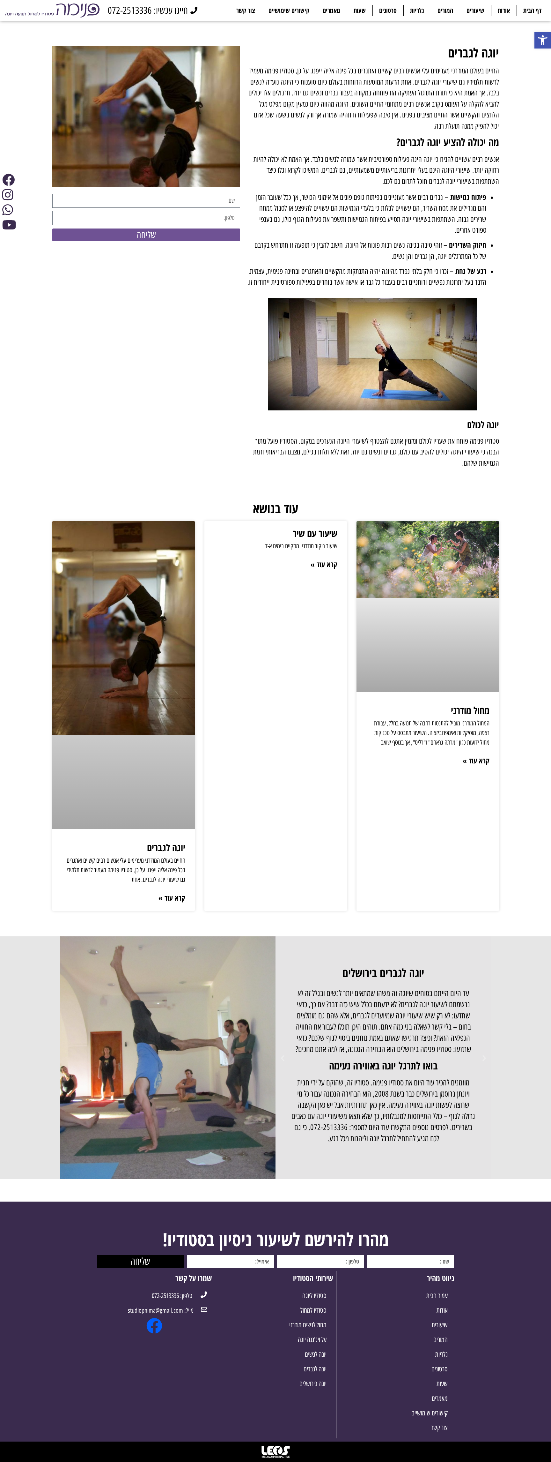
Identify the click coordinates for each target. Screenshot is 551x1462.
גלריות (417, 10)
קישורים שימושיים (288, 10)
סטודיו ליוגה (314, 1296)
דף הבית (532, 10)
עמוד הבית (437, 1296)
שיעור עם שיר (315, 533)
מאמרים (331, 10)
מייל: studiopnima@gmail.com (161, 1310)
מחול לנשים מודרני (308, 1325)
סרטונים (388, 10)
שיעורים (475, 10)
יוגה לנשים (316, 1354)
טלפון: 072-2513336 (172, 1296)
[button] (484, 1058)
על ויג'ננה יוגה (312, 1340)
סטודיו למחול (313, 1310)
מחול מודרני (470, 710)
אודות (504, 10)
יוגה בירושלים (313, 1384)
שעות (360, 10)
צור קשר (245, 10)
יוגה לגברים (166, 847)
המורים (445, 10)
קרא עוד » (476, 760)
